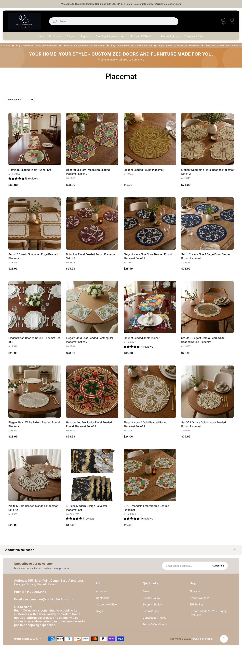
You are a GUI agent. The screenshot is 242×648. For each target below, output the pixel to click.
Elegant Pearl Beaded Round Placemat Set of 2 (34, 339)
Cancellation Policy (154, 617)
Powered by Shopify (202, 638)
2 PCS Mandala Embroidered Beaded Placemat (146, 507)
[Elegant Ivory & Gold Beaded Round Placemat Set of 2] (150, 391)
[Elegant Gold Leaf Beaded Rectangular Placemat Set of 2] (92, 307)
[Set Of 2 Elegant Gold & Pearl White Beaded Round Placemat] (207, 307)
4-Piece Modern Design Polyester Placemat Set (86, 507)
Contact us (102, 598)
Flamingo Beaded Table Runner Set (29, 169)
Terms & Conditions (155, 624)
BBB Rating (196, 604)
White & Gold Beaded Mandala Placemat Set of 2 (33, 507)
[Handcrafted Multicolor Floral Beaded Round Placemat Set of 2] (92, 391)
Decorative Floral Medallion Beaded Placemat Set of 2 (88, 171)
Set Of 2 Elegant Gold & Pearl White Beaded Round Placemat (203, 339)
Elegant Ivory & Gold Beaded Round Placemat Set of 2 (145, 424)
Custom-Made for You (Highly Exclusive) (208, 613)
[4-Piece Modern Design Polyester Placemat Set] (92, 475)
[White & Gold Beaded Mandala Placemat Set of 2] (34, 475)
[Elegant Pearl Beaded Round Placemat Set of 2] (34, 307)
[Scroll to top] (224, 639)
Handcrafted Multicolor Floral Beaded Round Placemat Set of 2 (89, 424)
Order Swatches (199, 598)
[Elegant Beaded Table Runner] (150, 307)
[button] (121, 550)
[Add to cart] (112, 119)
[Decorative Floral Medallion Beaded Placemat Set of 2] (92, 139)
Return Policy (151, 611)
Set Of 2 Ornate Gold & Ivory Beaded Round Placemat (203, 424)
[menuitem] (40, 36)
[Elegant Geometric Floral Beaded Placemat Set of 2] (207, 139)
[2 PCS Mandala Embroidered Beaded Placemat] (150, 475)
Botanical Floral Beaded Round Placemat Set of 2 (91, 256)
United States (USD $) (199, 21)
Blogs (99, 611)
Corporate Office (106, 604)
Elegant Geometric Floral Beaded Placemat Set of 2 (207, 171)
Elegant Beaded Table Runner (142, 338)
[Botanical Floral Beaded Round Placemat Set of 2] (92, 223)
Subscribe (218, 565)
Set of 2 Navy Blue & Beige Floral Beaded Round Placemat (206, 256)
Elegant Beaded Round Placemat (143, 169)
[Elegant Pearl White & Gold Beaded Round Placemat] (34, 391)
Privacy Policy (151, 598)
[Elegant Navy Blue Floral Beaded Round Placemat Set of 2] (150, 223)
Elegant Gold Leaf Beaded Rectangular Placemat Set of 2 (89, 339)
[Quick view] (54, 119)
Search (147, 591)
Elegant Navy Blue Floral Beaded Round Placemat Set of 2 (148, 256)
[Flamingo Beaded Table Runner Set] (34, 139)
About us (101, 591)
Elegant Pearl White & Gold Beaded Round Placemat (34, 424)
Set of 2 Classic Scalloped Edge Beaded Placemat (33, 256)
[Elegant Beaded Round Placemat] (150, 139)
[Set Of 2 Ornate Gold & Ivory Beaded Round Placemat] (207, 391)
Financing (196, 591)
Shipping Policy (152, 604)
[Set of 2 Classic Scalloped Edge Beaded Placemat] (34, 223)
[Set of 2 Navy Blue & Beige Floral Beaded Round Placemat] (207, 223)
